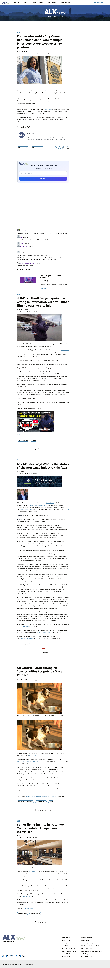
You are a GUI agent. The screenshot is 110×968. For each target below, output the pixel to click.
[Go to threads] (19, 956)
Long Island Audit (38, 352)
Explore (41, 2)
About (15, 2)
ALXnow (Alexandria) (87, 940)
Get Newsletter (98, 2)
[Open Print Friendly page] (68, 147)
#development (22, 913)
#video (34, 440)
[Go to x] (3, 956)
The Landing (31, 871)
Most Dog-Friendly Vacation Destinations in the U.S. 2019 (41, 796)
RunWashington (85, 954)
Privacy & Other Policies (68, 948)
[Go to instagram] (11, 956)
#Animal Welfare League (25, 801)
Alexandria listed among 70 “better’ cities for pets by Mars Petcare (39, 671)
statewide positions (49, 90)
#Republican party (37, 147)
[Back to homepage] (6, 3)
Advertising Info (66, 940)
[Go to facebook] (7, 956)
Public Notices (52, 2)
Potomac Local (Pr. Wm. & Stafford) (91, 951)
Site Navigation (66, 956)
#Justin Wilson (41, 801)
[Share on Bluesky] (63, 147)
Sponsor (21, 471)
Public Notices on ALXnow (69, 951)
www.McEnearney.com (27, 638)
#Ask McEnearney (23, 644)
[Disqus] (43, 208)
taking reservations (27, 896)
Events (34, 2)
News (19, 32)
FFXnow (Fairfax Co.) (87, 943)
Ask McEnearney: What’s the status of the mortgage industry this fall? (43, 465)
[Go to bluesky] (23, 956)
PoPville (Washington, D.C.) (88, 948)
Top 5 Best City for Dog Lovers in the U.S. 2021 (46, 794)
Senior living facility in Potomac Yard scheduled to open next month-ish (40, 828)
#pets (51, 801)
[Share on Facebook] (55, 147)
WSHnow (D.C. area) (86, 956)
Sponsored (20, 460)
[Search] (107, 3)
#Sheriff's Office (23, 440)
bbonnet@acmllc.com (23, 626)
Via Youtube (20, 435)
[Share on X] (59, 147)
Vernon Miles (23, 51)
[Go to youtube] (15, 956)
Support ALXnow (66, 2)
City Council (48, 109)
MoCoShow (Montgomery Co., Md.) (91, 945)
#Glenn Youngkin (23, 147)
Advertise (24, 2)
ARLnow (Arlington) (86, 937)
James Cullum (23, 309)
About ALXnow (66, 937)
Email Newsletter (67, 943)
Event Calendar (66, 945)
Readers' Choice (66, 954)
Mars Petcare (32, 755)
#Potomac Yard (35, 913)
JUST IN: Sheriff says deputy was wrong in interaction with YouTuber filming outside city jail (43, 302)
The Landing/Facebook (28, 908)
